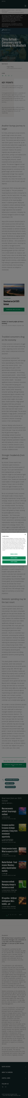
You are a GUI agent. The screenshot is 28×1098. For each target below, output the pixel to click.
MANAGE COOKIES (14, 554)
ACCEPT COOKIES (14, 561)
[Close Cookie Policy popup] (25, 534)
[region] (14, 549)
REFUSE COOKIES (14, 557)
